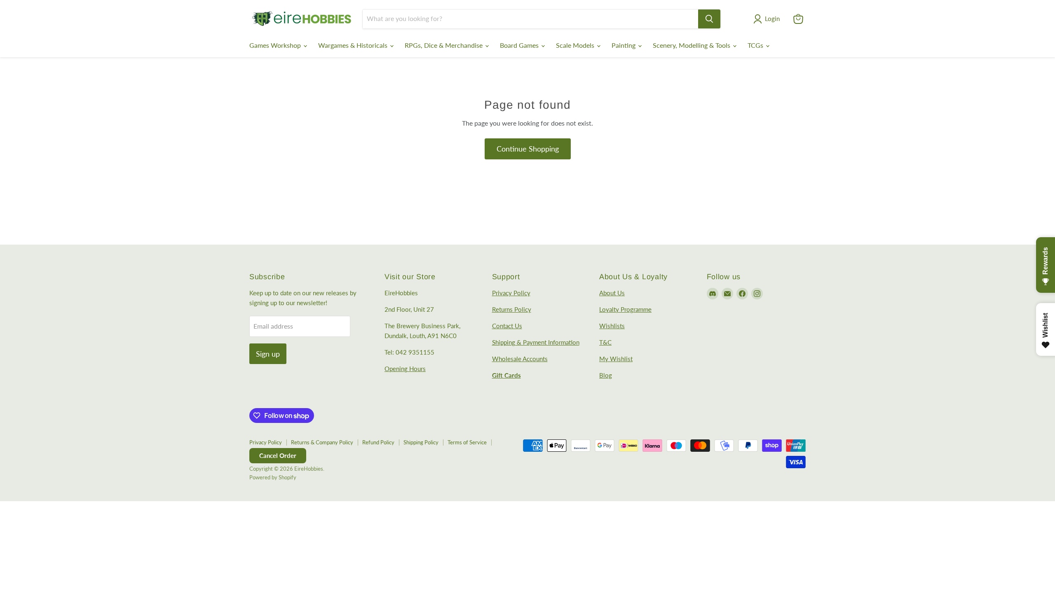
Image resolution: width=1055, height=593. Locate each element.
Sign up (268, 353)
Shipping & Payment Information (535, 342)
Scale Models (576, 45)
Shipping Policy (420, 442)
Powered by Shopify (272, 477)
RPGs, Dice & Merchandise (444, 45)
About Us (612, 292)
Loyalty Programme (625, 309)
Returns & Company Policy (322, 442)
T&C (605, 342)
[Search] (709, 18)
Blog (605, 375)
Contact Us (507, 325)
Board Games (520, 45)
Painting (624, 45)
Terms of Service (467, 442)
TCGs (756, 45)
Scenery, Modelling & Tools (692, 45)
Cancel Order (277, 455)
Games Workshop (275, 45)
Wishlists (612, 325)
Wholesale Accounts (520, 358)
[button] (768, 19)
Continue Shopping (528, 148)
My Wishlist (616, 358)
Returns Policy (511, 309)
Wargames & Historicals (353, 45)
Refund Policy (378, 442)
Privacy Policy (511, 292)
